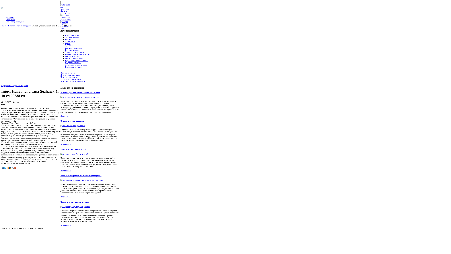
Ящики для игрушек (73, 67)
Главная (4, 26)
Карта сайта (10, 20)
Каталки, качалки (72, 50)
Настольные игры (72, 35)
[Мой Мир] (10, 167)
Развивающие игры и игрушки (77, 54)
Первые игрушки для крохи (72, 121)
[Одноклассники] (8, 167)
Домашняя (10, 18)
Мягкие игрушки (72, 56)
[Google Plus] (15, 167)
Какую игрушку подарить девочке (75, 202)
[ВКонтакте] (3, 167)
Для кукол (69, 46)
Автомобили (70, 42)
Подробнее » (65, 116)
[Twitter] (5, 167)
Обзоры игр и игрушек (15, 22)
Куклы (67, 44)
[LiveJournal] (13, 167)
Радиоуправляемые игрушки (76, 61)
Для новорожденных (73, 48)
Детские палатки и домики (76, 65)
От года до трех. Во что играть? (73, 149)
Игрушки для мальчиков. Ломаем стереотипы (80, 93)
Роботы (68, 39)
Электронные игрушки (74, 52)
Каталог (11, 26)
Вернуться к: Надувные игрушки (14, 86)
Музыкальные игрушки (74, 59)
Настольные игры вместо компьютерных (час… (80, 176)
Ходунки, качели (72, 37)
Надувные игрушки (23, 26)
